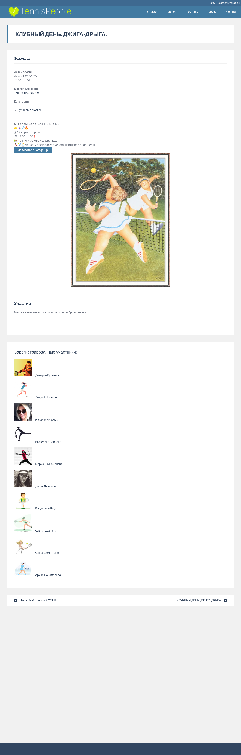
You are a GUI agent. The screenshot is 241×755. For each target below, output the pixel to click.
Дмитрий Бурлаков (47, 375)
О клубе (152, 11)
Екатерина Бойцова (48, 441)
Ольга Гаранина (45, 530)
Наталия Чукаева (46, 419)
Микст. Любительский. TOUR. (37, 600)
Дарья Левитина (46, 486)
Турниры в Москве (30, 110)
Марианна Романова (48, 464)
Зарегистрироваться (229, 2)
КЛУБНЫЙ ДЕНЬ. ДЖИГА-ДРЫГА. (199, 600)
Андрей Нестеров (46, 397)
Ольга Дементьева (47, 552)
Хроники (231, 11)
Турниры (172, 11)
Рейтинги (192, 11)
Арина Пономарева (48, 575)
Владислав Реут (45, 508)
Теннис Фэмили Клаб (27, 93)
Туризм (212, 11)
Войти (212, 2)
